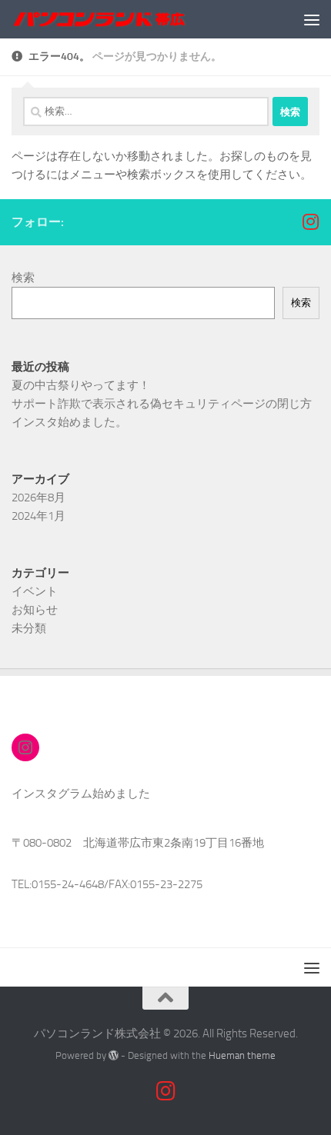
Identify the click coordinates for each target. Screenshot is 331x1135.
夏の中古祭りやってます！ (81, 385)
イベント (35, 591)
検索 (23, 278)
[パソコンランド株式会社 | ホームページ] (129, 18)
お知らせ (35, 610)
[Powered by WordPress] (114, 1055)
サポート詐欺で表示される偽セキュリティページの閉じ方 (162, 404)
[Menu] (312, 19)
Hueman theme (242, 1055)
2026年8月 (38, 497)
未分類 (29, 628)
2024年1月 (38, 516)
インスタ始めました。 (69, 422)
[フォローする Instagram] (310, 221)
